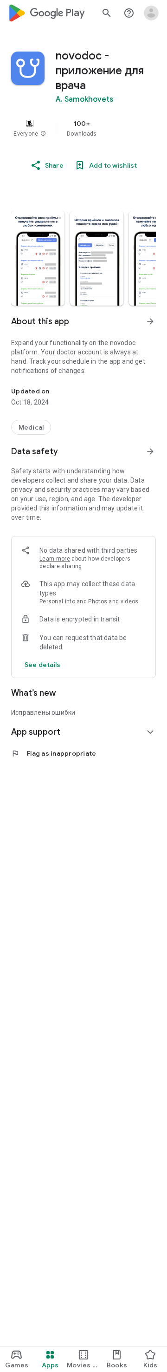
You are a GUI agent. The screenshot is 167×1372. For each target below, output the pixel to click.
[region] (83, 128)
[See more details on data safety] (42, 664)
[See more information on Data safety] (150, 451)
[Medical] (31, 427)
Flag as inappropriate (53, 753)
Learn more (54, 558)
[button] (43, 134)
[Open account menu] (151, 13)
